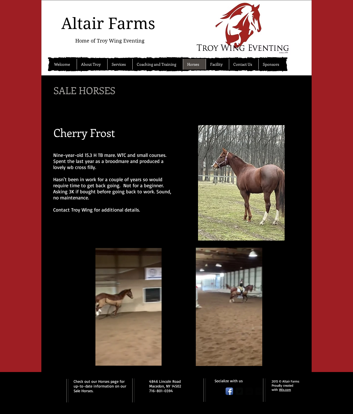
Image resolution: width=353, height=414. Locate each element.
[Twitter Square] (239, 391)
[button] (155, 360)
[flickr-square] (259, 391)
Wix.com (285, 389)
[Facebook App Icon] (229, 391)
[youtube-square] (249, 391)
